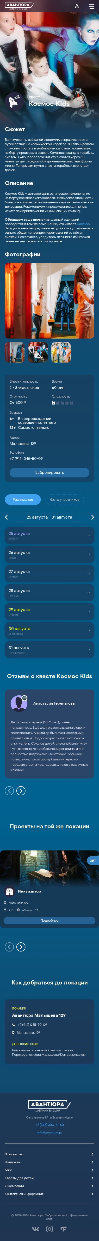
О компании (14, 1186)
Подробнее (50, 921)
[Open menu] (91, 6)
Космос (83, 224)
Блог (8, 1170)
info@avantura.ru (49, 1133)
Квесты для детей (19, 1178)
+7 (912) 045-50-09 (26, 459)
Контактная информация (24, 1194)
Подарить (12, 1162)
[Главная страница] (19, 6)
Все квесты (14, 1154)
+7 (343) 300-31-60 (49, 1125)
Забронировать (49, 472)
